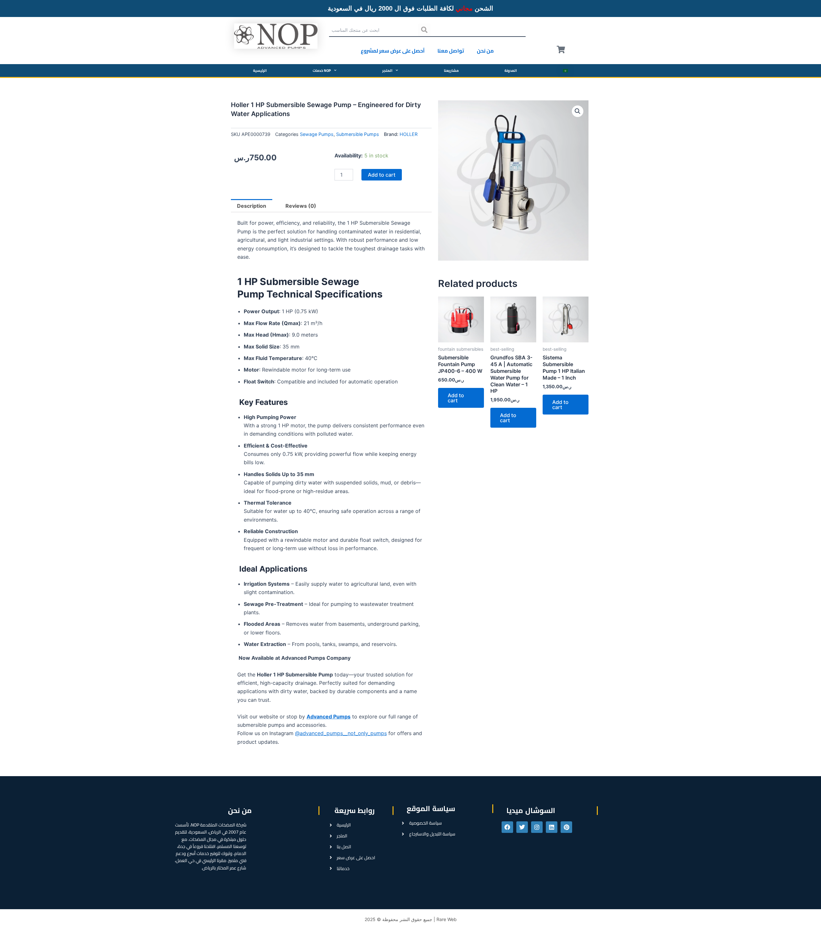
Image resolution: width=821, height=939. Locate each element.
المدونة (510, 70)
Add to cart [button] (456, 398)
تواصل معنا (450, 50)
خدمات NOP (322, 70)
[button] (577, 111)
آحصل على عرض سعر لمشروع (393, 50)
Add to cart (381, 175)
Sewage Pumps (317, 134)
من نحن (485, 50)
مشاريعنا (451, 70)
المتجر (387, 70)
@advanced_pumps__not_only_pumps (341, 733)
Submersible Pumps (357, 134)
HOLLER (409, 134)
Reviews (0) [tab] (300, 206)
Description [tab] (251, 206)
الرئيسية (260, 70)
